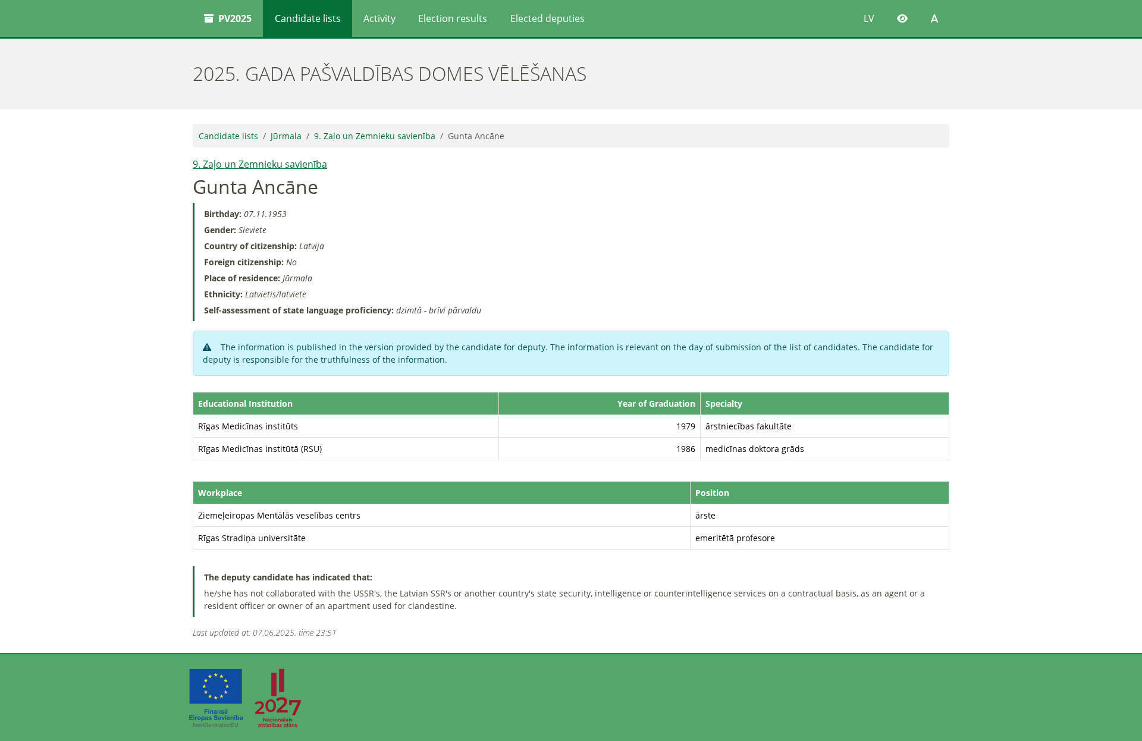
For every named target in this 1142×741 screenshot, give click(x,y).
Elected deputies (547, 18)
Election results (452, 18)
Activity (379, 18)
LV (869, 18)
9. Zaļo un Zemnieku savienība (374, 136)
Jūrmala (286, 136)
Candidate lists (308, 18)
